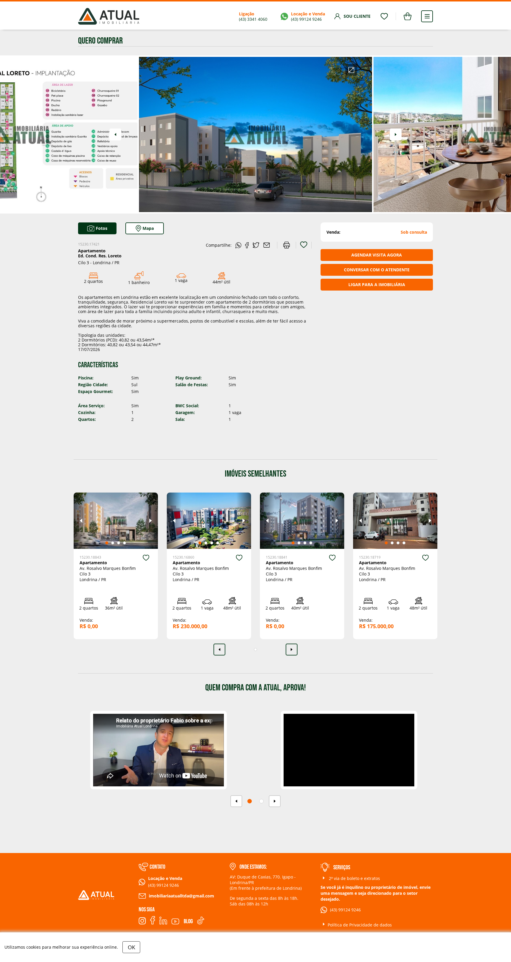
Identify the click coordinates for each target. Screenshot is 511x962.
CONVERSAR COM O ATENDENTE (377, 269)
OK (131, 947)
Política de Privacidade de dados (360, 925)
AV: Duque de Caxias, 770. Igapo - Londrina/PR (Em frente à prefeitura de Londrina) (266, 882)
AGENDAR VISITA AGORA (376, 255)
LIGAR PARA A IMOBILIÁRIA (376, 284)
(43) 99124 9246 (345, 910)
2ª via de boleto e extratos (354, 878)
